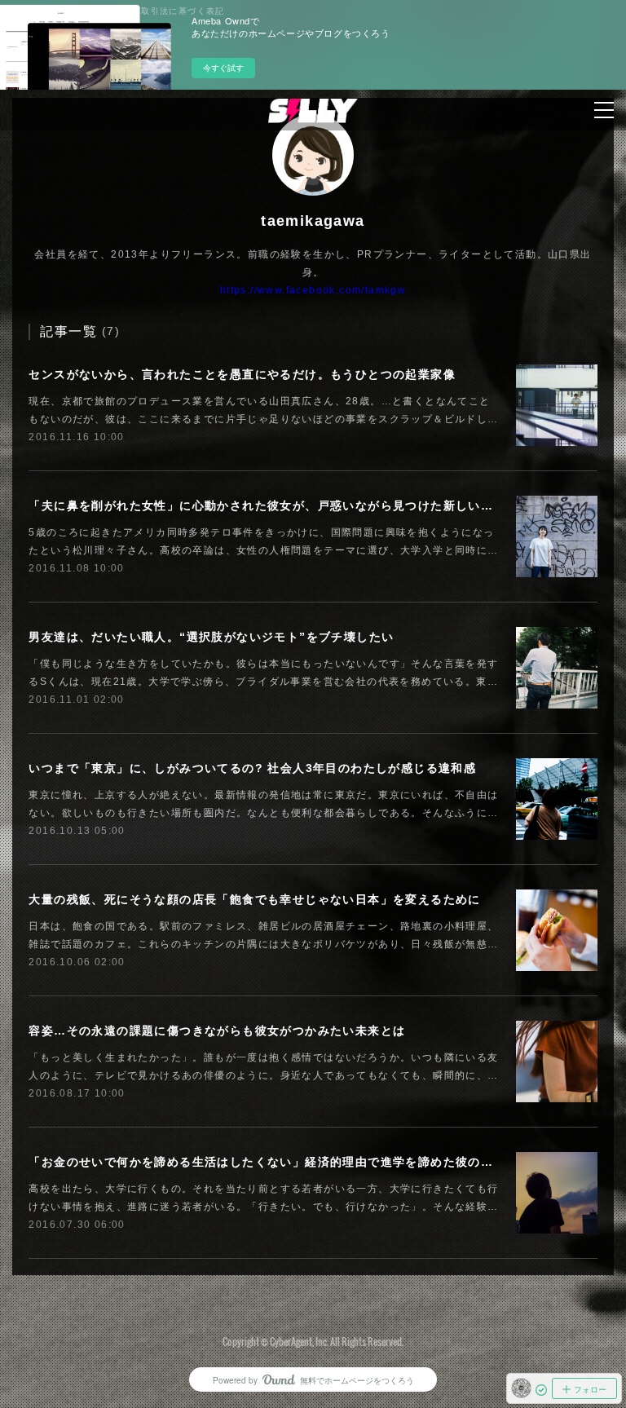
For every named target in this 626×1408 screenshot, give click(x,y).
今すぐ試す (223, 67)
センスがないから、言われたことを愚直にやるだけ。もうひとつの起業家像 (242, 374)
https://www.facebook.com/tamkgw (313, 290)
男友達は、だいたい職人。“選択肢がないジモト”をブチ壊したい (211, 636)
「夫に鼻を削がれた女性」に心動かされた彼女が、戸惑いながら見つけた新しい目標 (267, 505)
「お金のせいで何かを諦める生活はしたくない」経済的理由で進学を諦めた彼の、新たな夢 (286, 1161)
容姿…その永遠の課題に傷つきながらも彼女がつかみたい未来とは (217, 1030)
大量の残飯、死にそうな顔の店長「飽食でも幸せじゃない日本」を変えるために (254, 899)
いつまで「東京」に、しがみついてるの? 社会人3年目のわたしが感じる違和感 (252, 768)
